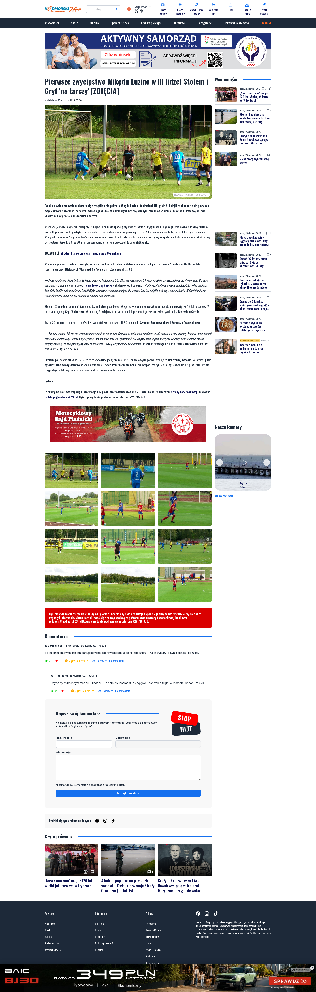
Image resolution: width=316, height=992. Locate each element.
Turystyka (180, 23)
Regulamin (100, 937)
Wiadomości (52, 23)
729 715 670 (140, 621)
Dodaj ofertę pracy (154, 963)
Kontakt (266, 23)
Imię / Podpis (64, 737)
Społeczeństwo (120, 23)
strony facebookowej (184, 392)
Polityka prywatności (104, 943)
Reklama (99, 950)
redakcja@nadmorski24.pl (61, 397)
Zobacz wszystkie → (225, 495)
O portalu (99, 923)
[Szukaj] (116, 9)
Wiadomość (63, 752)
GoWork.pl (150, 956)
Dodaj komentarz (128, 793)
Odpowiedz (122, 737)
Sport (74, 23)
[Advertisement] (243, 200)
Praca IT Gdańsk (153, 950)
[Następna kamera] (266, 462)
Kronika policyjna (151, 23)
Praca (148, 943)
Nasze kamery (152, 937)
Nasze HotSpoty (153, 930)
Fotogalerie (205, 23)
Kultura (94, 23)
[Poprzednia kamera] (219, 462)
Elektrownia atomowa (236, 23)
